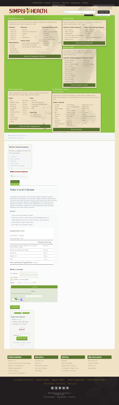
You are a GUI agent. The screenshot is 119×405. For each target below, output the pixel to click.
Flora (56, 118)
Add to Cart (22, 338)
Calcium (24, 29)
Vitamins (12, 27)
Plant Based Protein (49, 39)
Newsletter (92, 368)
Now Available (67, 363)
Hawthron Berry (15, 112)
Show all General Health (84, 43)
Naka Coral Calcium (15, 138)
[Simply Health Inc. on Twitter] (59, 388)
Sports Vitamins (15, 52)
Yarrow (25, 110)
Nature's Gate (71, 112)
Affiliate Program (41, 365)
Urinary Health (69, 79)
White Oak (26, 108)
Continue (15, 307)
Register (55, 6)
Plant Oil (46, 41)
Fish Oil (46, 29)
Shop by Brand (58, 92)
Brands (64, 361)
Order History (93, 363)
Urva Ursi (25, 106)
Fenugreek (13, 108)
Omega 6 (46, 35)
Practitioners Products (61, 89)
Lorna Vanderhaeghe (73, 107)
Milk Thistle (13, 119)
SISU (83, 110)
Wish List (91, 365)
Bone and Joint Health (71, 64)
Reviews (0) (15, 184)
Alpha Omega (59, 108)
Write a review (26, 342)
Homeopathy (69, 33)
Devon (96, 6)
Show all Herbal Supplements (30, 126)
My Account (92, 361)
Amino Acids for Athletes (29, 45)
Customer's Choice (69, 370)
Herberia (57, 122)
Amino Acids (25, 41)
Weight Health (69, 81)
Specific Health (68, 47)
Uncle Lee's (34, 106)
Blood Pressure (69, 60)
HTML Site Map (49, 384)
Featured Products (69, 365)
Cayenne (13, 104)
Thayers (84, 114)
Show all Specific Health (79, 85)
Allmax (57, 107)
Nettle (12, 121)
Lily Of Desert (70, 105)
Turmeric (25, 104)
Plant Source (14, 50)
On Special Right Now (70, 368)
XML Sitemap (60, 384)
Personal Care (87, 58)
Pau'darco (26, 100)
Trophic (84, 118)
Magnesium (25, 37)
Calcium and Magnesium (29, 31)
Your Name (13, 273)
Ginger (12, 110)
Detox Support (69, 31)
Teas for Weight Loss (37, 102)
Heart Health (69, 73)
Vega (83, 120)
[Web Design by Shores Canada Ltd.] (59, 401)
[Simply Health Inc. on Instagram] (67, 388)
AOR (56, 110)
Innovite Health (59, 124)
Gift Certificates (41, 368)
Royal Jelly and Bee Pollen (93, 37)
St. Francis (85, 112)
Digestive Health (70, 70)
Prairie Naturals (71, 126)
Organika (69, 122)
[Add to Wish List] (17, 313)
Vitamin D (13, 35)
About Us (11, 361)
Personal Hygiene (89, 64)
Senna (24, 102)
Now (68, 118)
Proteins (46, 45)
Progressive (85, 107)
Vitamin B (13, 31)
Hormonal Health (70, 75)
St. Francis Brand (36, 117)
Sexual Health (69, 77)
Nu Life (69, 120)
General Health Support (72, 27)
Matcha (33, 100)
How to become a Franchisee (19, 363)
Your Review (14, 277)
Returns (38, 363)
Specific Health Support (72, 58)
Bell (56, 112)
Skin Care (87, 66)
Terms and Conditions (16, 373)
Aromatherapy (90, 29)
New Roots (70, 116)
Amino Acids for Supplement (30, 43)
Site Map (38, 370)
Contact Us (39, 361)
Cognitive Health (70, 68)
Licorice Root (14, 117)
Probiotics (46, 43)
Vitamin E (13, 37)
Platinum (69, 124)
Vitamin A (13, 29)
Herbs (11, 98)
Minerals (24, 27)
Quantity (16, 335)
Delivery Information (16, 365)
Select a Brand (58, 102)
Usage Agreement (15, 368)
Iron (23, 35)
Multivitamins (14, 42)
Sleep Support (69, 39)
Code (32, 291)
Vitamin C (13, 33)
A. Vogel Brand (35, 115)
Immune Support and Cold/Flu (74, 35)
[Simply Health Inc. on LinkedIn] (63, 388)
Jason (56, 126)
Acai (11, 100)
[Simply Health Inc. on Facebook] (56, 388)
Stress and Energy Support (94, 27)
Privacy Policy (13, 370)
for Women (13, 49)
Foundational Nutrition (16, 18)
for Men (12, 47)
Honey (88, 35)
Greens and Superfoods (51, 31)
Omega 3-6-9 (47, 37)
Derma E (57, 114)
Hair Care (87, 62)
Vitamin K (13, 39)
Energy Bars (89, 31)
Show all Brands (76, 129)
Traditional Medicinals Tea (39, 104)
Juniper (12, 114)
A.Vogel (57, 105)
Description (15, 182)
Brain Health (69, 66)
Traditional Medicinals (88, 116)
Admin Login (72, 384)
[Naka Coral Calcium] (18, 176)
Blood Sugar (68, 62)
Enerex (57, 116)
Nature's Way (71, 114)
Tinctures (33, 112)
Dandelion (13, 106)
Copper (24, 33)
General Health (68, 18)
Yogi (32, 108)
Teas (31, 98)
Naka (68, 108)
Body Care (87, 60)
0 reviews (16, 342)
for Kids (12, 45)
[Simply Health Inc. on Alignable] (52, 388)
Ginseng (88, 33)
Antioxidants (68, 29)
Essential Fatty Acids (50, 27)
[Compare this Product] (26, 313)
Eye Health (68, 72)
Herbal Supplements (15, 89)
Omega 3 (46, 33)
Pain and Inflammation (72, 37)
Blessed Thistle (14, 102)
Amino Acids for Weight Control (31, 47)
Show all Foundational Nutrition (35, 56)
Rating (12, 282)
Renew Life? (85, 108)
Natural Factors (71, 110)
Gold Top (57, 120)
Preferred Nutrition (87, 105)
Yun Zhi (25, 114)
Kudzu (12, 115)
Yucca (24, 112)
